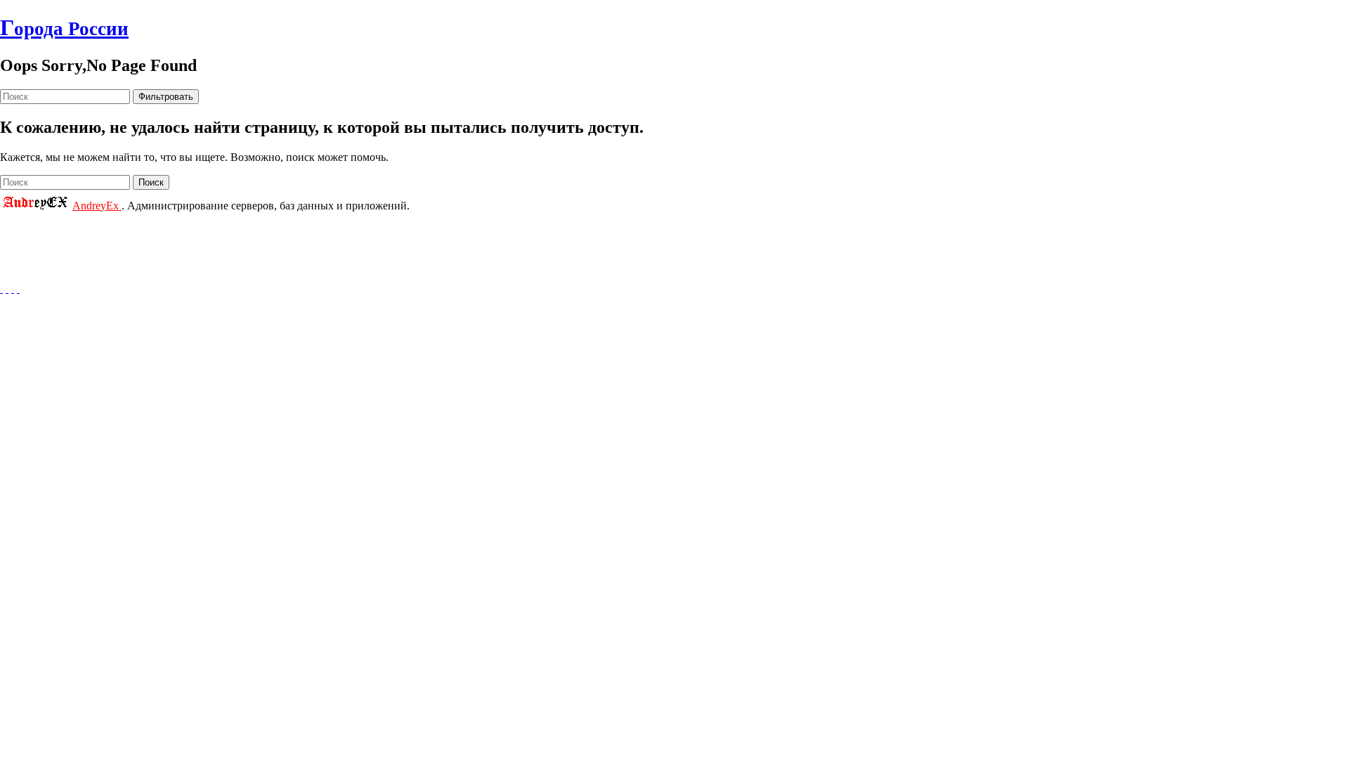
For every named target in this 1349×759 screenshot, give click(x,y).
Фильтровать (165, 96)
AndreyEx (97, 206)
